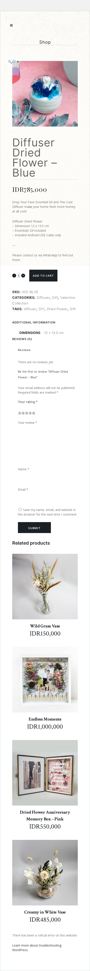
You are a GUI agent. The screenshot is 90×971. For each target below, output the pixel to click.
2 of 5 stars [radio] (21, 413)
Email (23, 489)
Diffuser (43, 297)
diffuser (30, 309)
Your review (27, 422)
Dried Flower (57, 309)
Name (23, 469)
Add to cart (43, 276)
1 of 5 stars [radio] (19, 413)
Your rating (28, 402)
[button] (40, 62)
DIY (42, 309)
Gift (55, 297)
